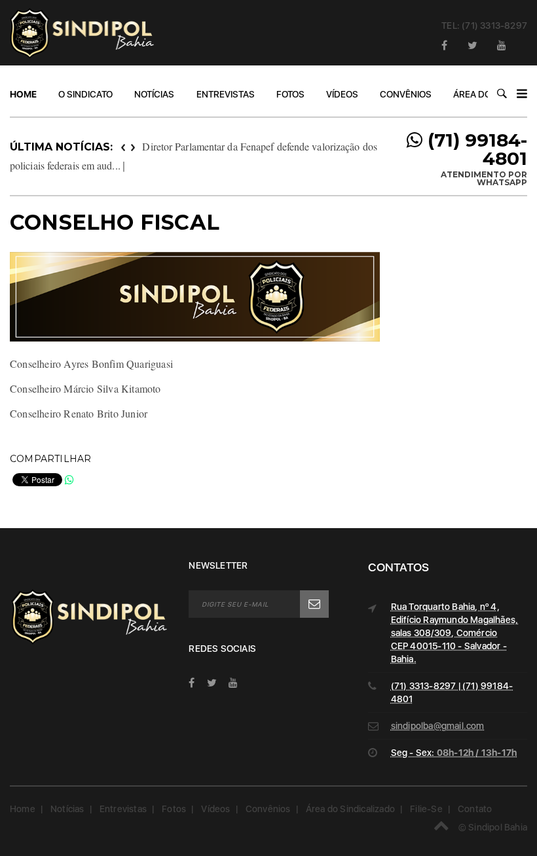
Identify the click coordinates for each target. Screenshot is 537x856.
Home (23, 94)
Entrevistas (225, 94)
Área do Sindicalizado (350, 809)
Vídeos (342, 94)
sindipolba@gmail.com (438, 726)
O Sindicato (85, 94)
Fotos (290, 94)
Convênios (406, 94)
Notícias (154, 94)
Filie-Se (426, 809)
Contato (475, 809)
